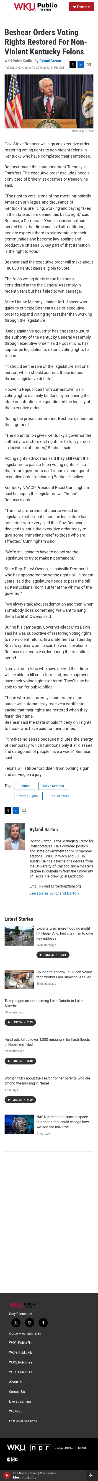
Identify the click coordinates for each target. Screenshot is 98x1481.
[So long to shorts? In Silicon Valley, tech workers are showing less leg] (19, 979)
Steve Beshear (53, 786)
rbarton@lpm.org (68, 886)
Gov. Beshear (59, 796)
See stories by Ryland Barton (54, 893)
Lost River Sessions (23, 1421)
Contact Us (17, 1392)
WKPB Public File (21, 1352)
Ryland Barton (50, 61)
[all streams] (92, 1475)
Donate (83, 7)
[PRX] (12, 1459)
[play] (7, 1475)
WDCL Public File (20, 1362)
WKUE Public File (20, 1372)
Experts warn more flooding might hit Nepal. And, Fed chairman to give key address (64, 933)
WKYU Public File (20, 1343)
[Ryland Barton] (15, 836)
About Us (15, 1382)
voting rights (28, 796)
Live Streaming (20, 1401)
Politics (24, 786)
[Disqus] (49, 1232)
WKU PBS (16, 1411)
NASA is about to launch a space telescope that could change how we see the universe (62, 1122)
